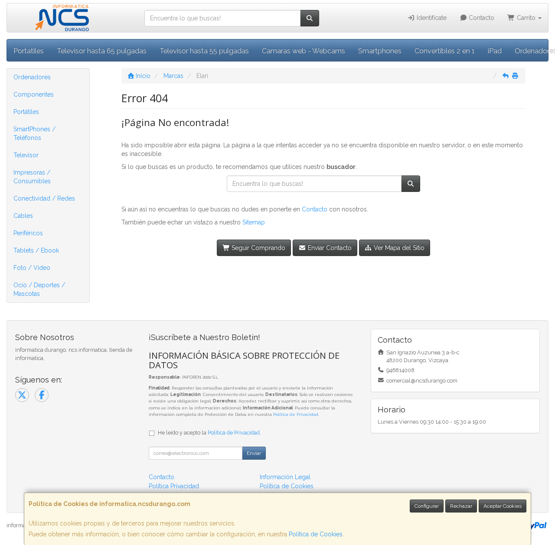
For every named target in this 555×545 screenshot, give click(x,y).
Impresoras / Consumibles (32, 177)
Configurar (427, 506)
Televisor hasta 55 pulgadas (204, 51)
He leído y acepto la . (209, 432)
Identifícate (431, 17)
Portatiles (28, 51)
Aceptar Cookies (502, 506)
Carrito (526, 17)
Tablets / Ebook (36, 250)
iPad (495, 51)
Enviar (254, 453)
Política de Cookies (316, 534)
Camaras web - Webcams (303, 51)
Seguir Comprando (257, 247)
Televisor (26, 155)
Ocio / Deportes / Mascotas (39, 289)
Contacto (480, 17)
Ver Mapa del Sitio (398, 247)
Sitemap (253, 222)
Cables (23, 215)
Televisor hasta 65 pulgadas (102, 51)
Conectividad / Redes (44, 198)
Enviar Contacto (329, 247)
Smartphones (380, 51)
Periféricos (28, 233)
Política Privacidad (174, 486)
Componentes (33, 94)
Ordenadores (32, 77)
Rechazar (461, 506)
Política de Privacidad (295, 414)
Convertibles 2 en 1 (445, 51)
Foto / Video (31, 267)
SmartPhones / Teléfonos (34, 133)
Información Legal (285, 477)
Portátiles (26, 111)
